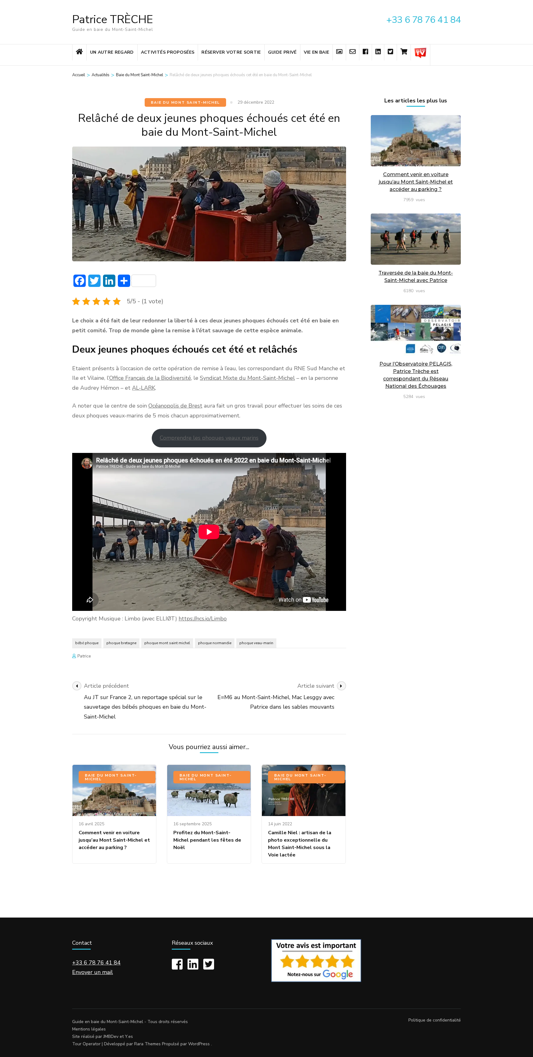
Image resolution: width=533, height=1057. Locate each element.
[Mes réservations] (404, 52)
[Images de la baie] (339, 52)
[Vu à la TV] (420, 54)
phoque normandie (214, 642)
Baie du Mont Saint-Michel (185, 102)
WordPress (199, 1044)
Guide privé (282, 52)
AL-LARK (143, 388)
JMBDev (110, 1036)
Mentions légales (89, 1029)
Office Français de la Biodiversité (150, 378)
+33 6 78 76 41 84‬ (96, 962)
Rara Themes (147, 1044)
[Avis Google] (316, 980)
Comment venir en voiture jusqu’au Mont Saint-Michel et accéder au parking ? (114, 840)
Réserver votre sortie (231, 52)
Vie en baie (316, 52)
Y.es (129, 1036)
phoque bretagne (121, 642)
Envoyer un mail (92, 972)
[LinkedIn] (378, 52)
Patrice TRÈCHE (112, 19)
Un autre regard (112, 52)
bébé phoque (86, 642)
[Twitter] (390, 52)
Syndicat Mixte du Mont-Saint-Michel (247, 378)
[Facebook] (365, 52)
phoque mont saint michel (167, 642)
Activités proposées (168, 52)
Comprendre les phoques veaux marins (209, 437)
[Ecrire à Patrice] (352, 52)
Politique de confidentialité (434, 1020)
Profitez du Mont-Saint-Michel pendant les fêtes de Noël (207, 840)
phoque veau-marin (256, 642)
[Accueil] (79, 52)
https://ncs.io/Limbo (203, 618)
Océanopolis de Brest (175, 405)
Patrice (84, 656)
